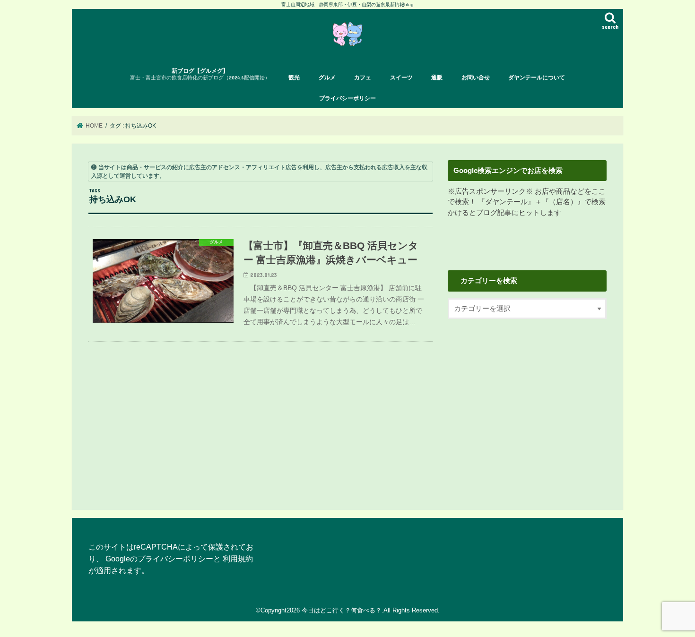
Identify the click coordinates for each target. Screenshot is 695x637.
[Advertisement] (527, 406)
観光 (294, 77)
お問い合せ (475, 77)
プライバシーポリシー (347, 98)
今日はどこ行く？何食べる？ (342, 610)
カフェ (362, 77)
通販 (437, 77)
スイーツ (401, 77)
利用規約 (238, 558)
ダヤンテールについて (536, 77)
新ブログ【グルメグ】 (200, 74)
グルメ (327, 77)
